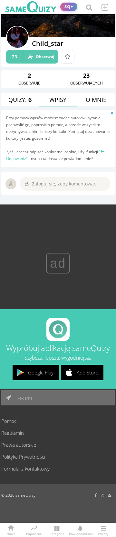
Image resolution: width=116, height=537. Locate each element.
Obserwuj (33, 57)
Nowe (10, 533)
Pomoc (8, 421)
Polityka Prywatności (23, 456)
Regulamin (12, 433)
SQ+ (68, 6)
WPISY (57, 100)
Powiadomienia (80, 533)
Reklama (24, 398)
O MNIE (96, 100)
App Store (87, 372)
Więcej (103, 533)
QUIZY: (20, 100)
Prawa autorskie (18, 445)
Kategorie (57, 533)
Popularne (34, 533)
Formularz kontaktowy (25, 468)
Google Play (40, 372)
